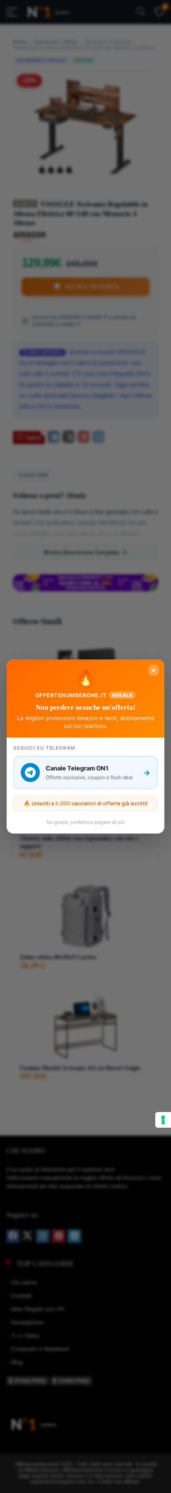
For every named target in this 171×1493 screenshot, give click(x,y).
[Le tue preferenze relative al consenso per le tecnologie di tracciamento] (163, 1120)
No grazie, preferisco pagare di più (85, 822)
